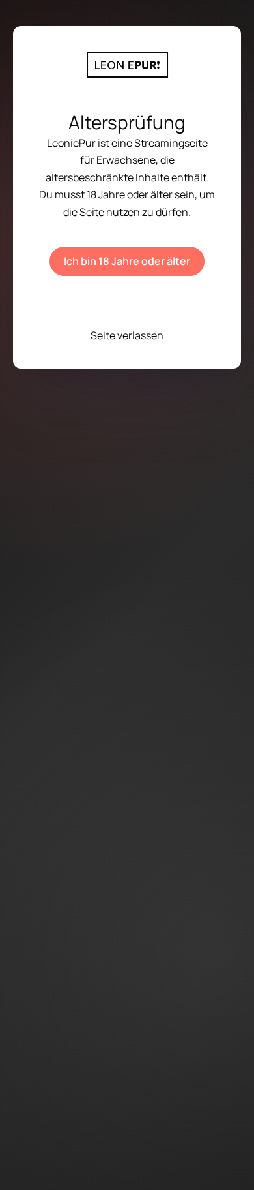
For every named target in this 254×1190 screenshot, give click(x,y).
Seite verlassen (127, 335)
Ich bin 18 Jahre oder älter (127, 261)
